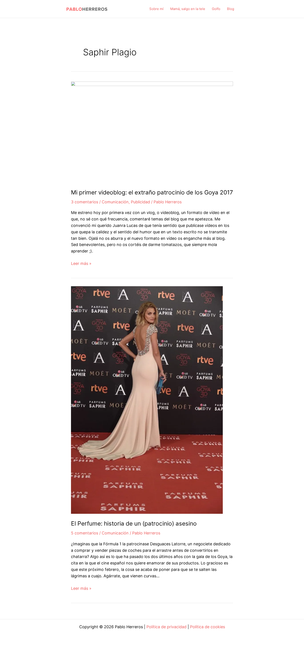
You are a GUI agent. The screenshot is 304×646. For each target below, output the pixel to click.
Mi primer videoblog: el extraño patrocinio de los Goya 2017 (152, 192)
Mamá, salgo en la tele (187, 9)
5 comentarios (84, 533)
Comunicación (115, 202)
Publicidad (140, 202)
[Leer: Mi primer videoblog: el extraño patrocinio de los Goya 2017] (152, 131)
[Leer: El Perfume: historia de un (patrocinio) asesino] (147, 399)
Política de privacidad (166, 626)
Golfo (216, 9)
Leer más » (81, 264)
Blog (230, 9)
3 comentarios (84, 202)
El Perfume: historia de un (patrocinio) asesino (134, 523)
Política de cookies (207, 626)
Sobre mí (156, 9)
